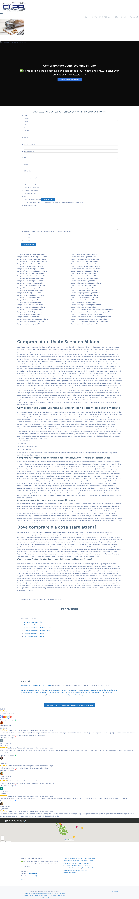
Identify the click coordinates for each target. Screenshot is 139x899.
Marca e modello (30, 144)
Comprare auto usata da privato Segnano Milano (62, 695)
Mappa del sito (56, 893)
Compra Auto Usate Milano (77, 863)
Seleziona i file (48, 199)
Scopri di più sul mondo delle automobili (36, 685)
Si (29, 235)
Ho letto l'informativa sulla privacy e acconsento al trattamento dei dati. (48, 231)
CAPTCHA (27, 240)
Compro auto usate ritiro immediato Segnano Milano (90, 690)
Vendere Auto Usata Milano (72, 868)
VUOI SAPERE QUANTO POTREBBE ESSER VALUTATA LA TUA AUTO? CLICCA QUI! (69, 705)
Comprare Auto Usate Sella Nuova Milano (37, 628)
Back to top (114, 891)
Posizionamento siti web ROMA (47, 895)
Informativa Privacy (30, 893)
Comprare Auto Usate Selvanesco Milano (37, 631)
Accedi (63, 893)
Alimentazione (29, 151)
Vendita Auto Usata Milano (81, 865)
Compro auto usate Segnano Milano (33, 690)
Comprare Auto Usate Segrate (34, 625)
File (25, 196)
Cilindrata (27, 171)
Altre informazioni (30, 205)
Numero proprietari (31, 191)
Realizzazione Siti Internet (31, 895)
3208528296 (32, 873)
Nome (26, 115)
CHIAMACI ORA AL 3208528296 (69, 79)
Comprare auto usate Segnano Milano (58, 690)
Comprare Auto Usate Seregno (34, 636)
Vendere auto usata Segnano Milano (33, 695)
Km (25, 157)
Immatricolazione (30, 178)
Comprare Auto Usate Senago (34, 633)
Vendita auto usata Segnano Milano (100, 692)
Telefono (27, 131)
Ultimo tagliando (30, 185)
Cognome (27, 128)
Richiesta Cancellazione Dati (43, 893)
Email (26, 137)
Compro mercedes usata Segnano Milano (74, 692)
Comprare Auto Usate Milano (33, 622)
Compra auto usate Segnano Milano (91, 695)
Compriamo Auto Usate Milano (73, 858)
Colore (26, 164)
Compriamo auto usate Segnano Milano (46, 692)
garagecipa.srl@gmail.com (35, 876)
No (29, 237)
